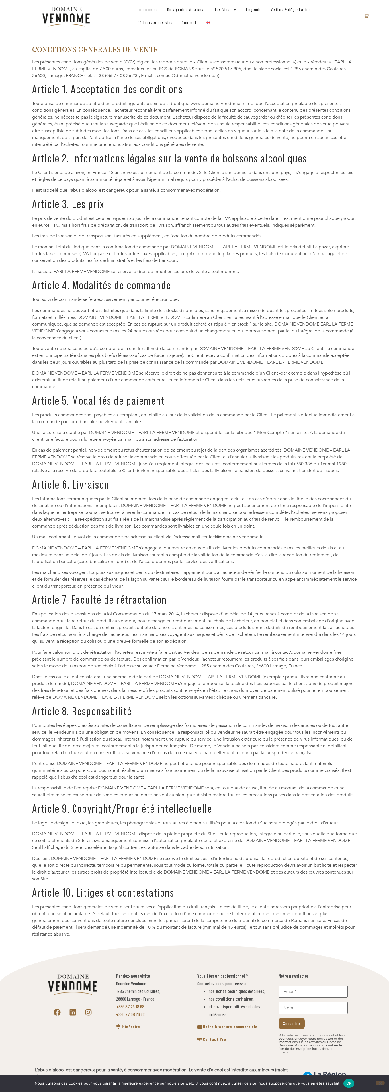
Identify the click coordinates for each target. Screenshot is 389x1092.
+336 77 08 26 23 (130, 1014)
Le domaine (148, 9)
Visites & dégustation (291, 9)
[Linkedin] (73, 1012)
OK (349, 1083)
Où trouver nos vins (155, 22)
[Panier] (366, 16)
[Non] (380, 1083)
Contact (189, 22)
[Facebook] (57, 1012)
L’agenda (254, 9)
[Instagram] (88, 1012)
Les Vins (222, 9)
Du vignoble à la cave (186, 9)
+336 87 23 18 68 (130, 1007)
